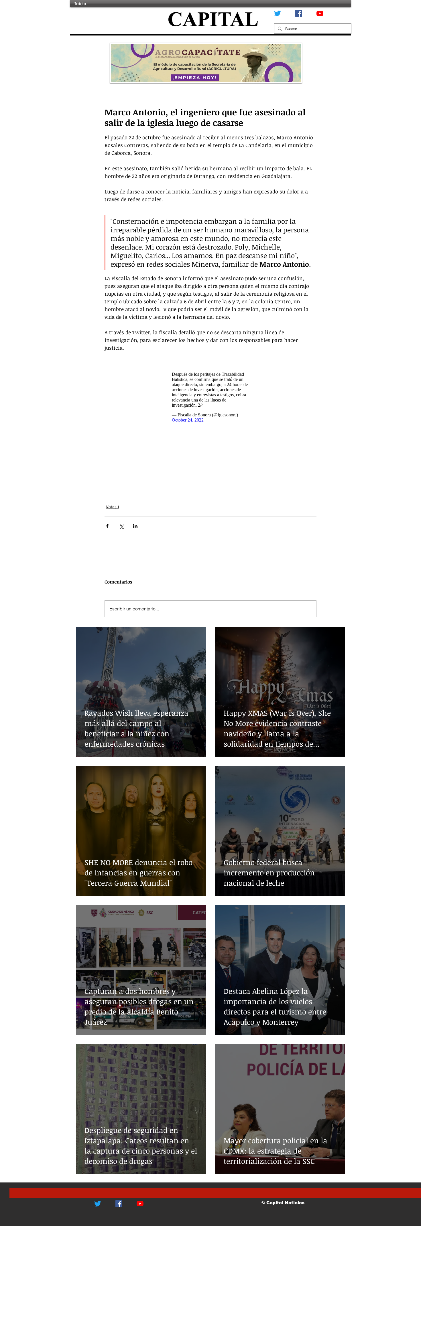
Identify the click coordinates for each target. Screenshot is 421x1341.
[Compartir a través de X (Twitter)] (121, 526)
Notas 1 (112, 506)
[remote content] (210, 397)
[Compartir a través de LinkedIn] (135, 526)
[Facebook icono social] (298, 13)
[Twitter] (277, 13)
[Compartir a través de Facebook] (107, 526)
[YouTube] (319, 13)
